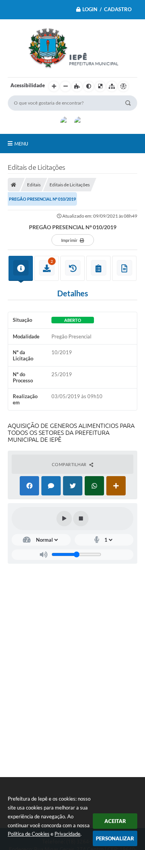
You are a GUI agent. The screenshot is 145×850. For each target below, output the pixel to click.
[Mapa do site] (112, 86)
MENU (21, 143)
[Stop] (81, 518)
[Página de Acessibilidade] (123, 86)
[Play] (64, 518)
